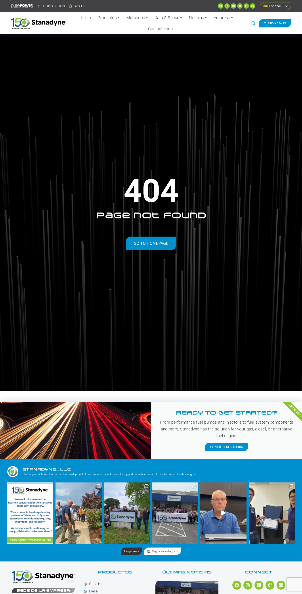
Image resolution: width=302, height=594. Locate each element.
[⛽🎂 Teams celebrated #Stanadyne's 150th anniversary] (175, 513)
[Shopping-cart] (240, 6)
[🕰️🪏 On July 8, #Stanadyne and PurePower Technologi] (78, 513)
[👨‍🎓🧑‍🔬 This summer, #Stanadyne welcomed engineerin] (272, 513)
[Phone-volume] (246, 6)
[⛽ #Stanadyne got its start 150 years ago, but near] (223, 513)
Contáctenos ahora (226, 447)
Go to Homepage (151, 243)
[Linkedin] (233, 6)
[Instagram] (227, 6)
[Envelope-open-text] (252, 6)
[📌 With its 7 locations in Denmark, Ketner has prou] (127, 513)
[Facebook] (220, 6)
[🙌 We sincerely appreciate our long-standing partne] (30, 513)
